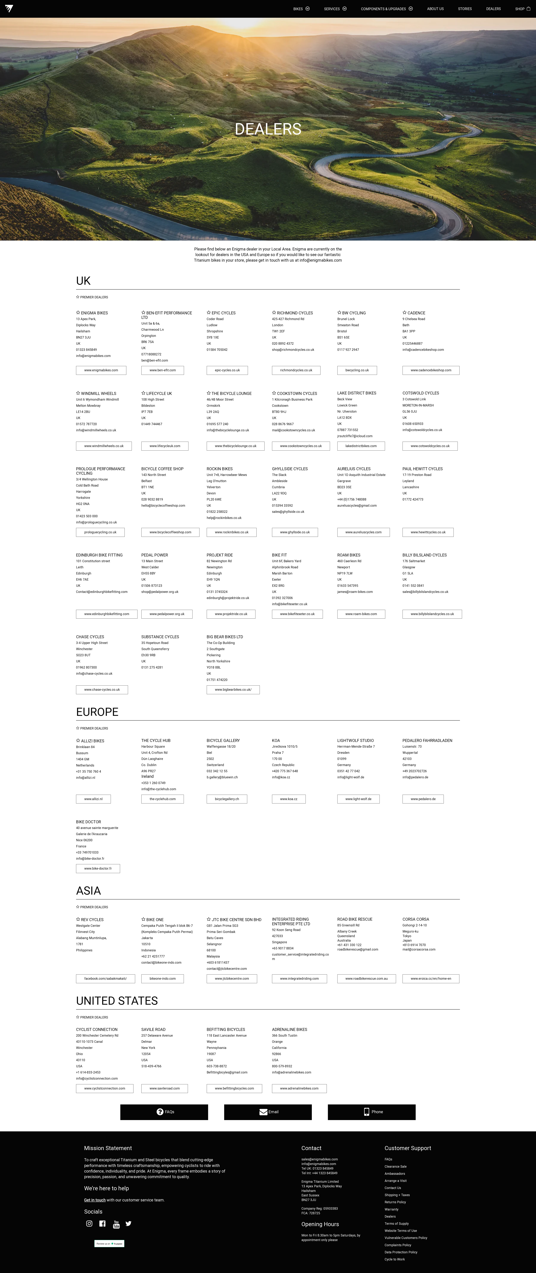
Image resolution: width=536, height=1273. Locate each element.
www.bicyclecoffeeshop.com (170, 532)
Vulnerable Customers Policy (406, 1238)
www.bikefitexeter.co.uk (297, 614)
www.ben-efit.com (163, 370)
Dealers (390, 1216)
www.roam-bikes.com (361, 614)
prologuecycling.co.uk (100, 532)
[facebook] (102, 1225)
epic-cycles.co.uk (227, 370)
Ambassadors (395, 1173)
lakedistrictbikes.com (361, 446)
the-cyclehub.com (163, 799)
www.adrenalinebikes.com (299, 1088)
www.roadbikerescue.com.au (366, 979)
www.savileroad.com (165, 1088)
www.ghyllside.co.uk (295, 532)
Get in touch (95, 1200)
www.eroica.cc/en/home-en (431, 979)
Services (332, 9)
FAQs (169, 1111)
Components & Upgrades (384, 9)
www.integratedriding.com (299, 979)
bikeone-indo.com (163, 979)
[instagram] (89, 1225)
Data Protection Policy (401, 1252)
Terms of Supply (397, 1223)
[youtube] (115, 1225)
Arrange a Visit (396, 1181)
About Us (435, 9)
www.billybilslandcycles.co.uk (432, 614)
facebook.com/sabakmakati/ (105, 979)
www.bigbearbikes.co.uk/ (233, 690)
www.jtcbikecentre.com (232, 979)
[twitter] (129, 1225)
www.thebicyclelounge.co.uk (235, 446)
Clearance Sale (396, 1166)
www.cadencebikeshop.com (431, 370)
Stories (465, 9)
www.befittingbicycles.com (234, 1088)
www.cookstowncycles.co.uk (301, 446)
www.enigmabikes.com (101, 370)
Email (273, 1111)
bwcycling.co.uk (357, 370)
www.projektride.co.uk (231, 614)
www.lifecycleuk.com (165, 446)
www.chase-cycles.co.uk (102, 690)
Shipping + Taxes (397, 1195)
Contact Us (393, 1188)
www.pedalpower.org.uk (167, 614)
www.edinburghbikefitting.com (106, 614)
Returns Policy (395, 1202)
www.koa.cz (288, 799)
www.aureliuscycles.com (363, 532)
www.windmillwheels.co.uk (104, 446)
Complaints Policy (398, 1245)
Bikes (298, 9)
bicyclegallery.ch (227, 799)
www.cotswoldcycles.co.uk (430, 446)
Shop (520, 9)
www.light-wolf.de (358, 799)
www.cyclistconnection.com (104, 1088)
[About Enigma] (9, 9)
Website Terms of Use (401, 1231)
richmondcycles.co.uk (296, 370)
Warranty (391, 1209)
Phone (377, 1111)
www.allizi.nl (93, 799)
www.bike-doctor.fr (98, 868)
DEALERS (493, 9)
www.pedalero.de (423, 799)
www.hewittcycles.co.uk (428, 532)
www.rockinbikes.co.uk (231, 532)
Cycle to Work (395, 1259)
